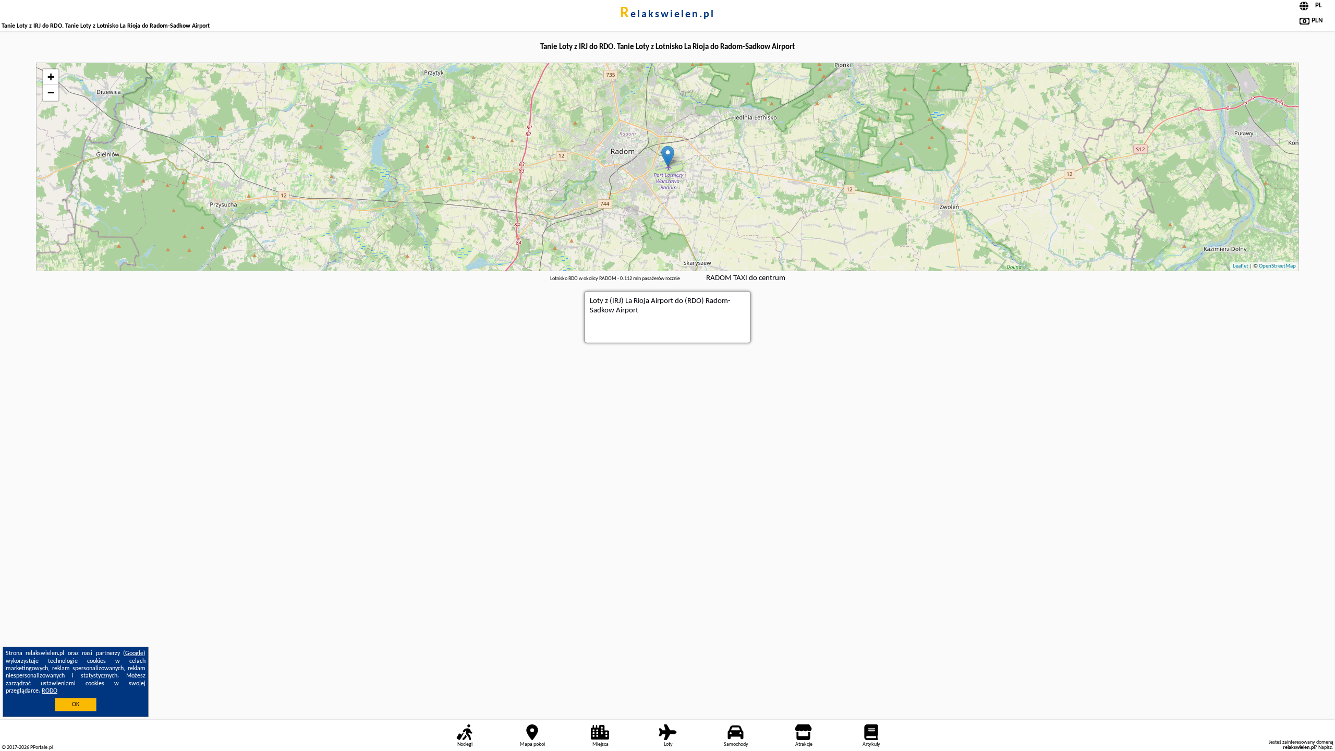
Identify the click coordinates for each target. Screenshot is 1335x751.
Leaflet (1240, 266)
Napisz (1325, 747)
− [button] (50, 92)
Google (134, 653)
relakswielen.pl (667, 14)
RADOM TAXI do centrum (745, 278)
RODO (49, 691)
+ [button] (50, 76)
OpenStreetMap (1277, 266)
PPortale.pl (41, 747)
